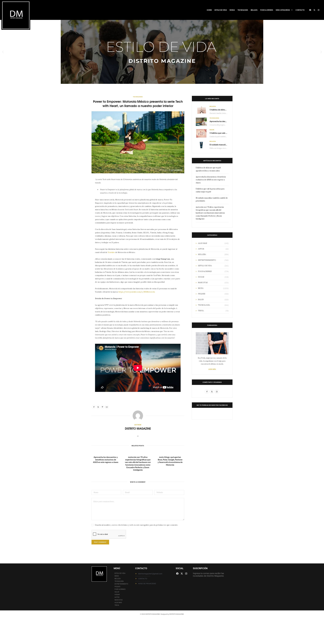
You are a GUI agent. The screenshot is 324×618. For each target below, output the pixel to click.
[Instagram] (318, 10)
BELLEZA (254, 10)
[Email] (79, 207)
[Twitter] (79, 194)
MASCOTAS (203, 282)
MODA (232, 10)
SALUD (212, 129)
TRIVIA (201, 311)
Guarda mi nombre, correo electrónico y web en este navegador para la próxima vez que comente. (136, 525)
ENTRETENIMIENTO (207, 260)
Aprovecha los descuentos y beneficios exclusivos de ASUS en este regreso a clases (105, 459)
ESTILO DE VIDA (221, 10)
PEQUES (201, 294)
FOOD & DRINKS (266, 10)
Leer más (212, 369)
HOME (209, 10)
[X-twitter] (314, 10)
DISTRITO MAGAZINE (138, 428)
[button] (2, 51)
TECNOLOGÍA (243, 10)
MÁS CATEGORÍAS (283, 10)
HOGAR (201, 277)
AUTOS (201, 249)
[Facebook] (310, 10)
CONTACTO (300, 10)
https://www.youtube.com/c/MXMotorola (136, 292)
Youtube (111, 252)
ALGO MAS (202, 243)
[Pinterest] (79, 201)
